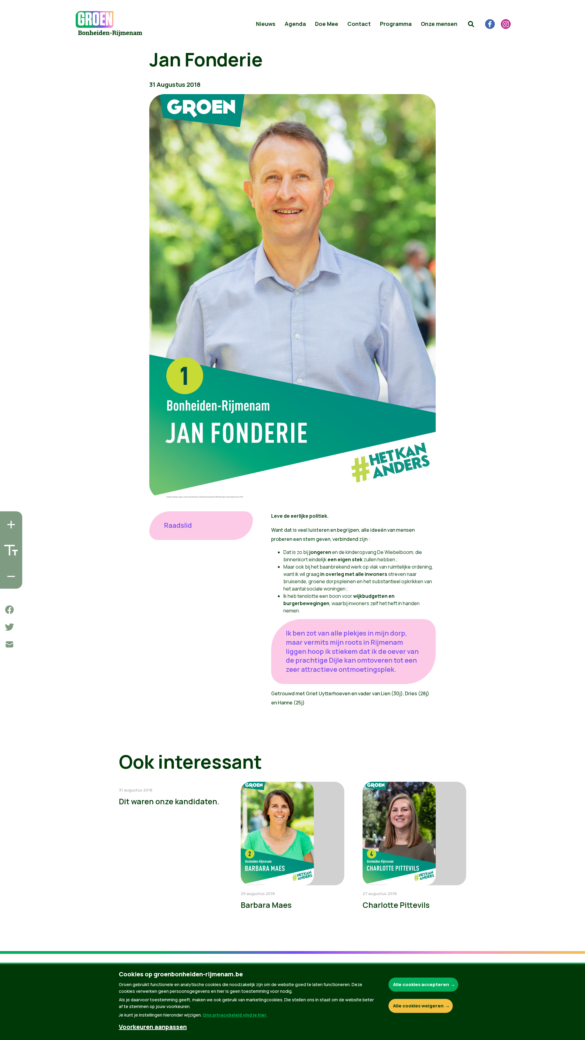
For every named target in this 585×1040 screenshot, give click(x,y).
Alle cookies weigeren (418, 1006)
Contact (359, 23)
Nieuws (265, 23)
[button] (471, 24)
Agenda (295, 23)
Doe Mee (326, 23)
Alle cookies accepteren (421, 984)
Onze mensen (439, 23)
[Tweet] (9, 627)
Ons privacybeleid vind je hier (234, 1015)
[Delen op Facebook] (9, 609)
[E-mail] (9, 644)
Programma (396, 23)
